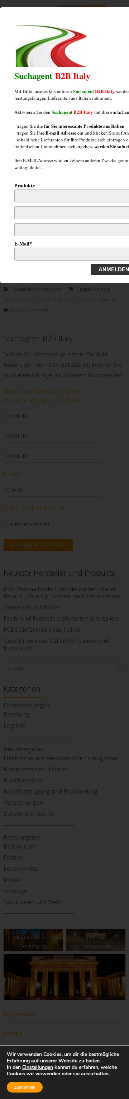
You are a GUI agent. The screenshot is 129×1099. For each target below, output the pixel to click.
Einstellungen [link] (37, 1067)
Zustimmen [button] (24, 1087)
